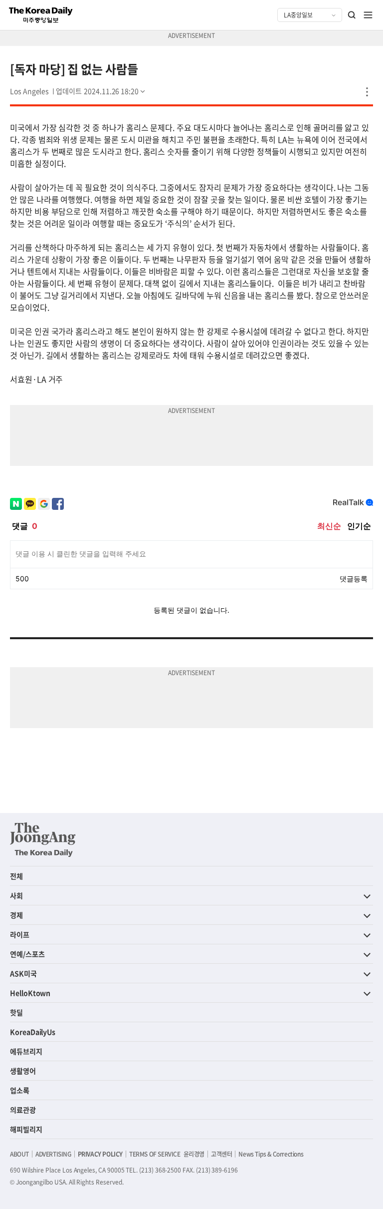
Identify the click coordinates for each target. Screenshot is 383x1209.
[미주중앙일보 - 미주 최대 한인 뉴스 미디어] (41, 15)
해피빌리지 (26, 1129)
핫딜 (16, 1012)
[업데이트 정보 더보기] (101, 90)
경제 (16, 915)
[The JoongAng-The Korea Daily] (43, 839)
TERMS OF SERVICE (155, 1154)
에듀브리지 (26, 1051)
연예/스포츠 (27, 954)
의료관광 (23, 1110)
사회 (16, 895)
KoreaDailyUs (32, 1032)
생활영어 (23, 1071)
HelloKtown (30, 993)
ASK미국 (23, 973)
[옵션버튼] (367, 92)
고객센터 (221, 1154)
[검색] (352, 15)
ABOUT (19, 1154)
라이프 (19, 934)
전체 (16, 876)
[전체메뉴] (368, 15)
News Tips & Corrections (270, 1154)
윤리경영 (194, 1154)
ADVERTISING (53, 1154)
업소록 (19, 1090)
